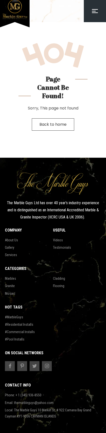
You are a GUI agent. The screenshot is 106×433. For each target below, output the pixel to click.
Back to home (53, 124)
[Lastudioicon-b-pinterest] (22, 366)
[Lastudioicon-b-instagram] (47, 366)
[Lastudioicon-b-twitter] (34, 366)
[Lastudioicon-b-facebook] (10, 366)
